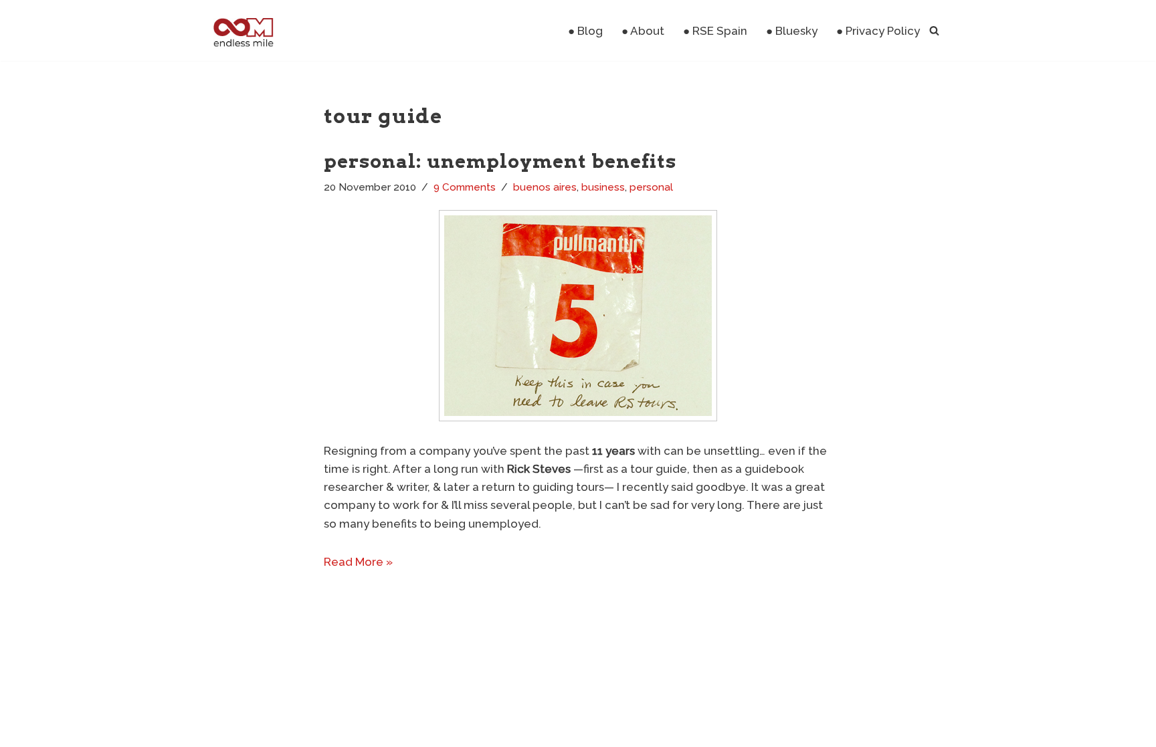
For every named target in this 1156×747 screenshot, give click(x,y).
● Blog (585, 30)
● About (642, 30)
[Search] (934, 30)
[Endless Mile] (242, 30)
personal (651, 187)
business (603, 187)
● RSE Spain (715, 30)
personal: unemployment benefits (500, 161)
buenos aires (545, 187)
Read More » (358, 561)
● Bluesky (791, 30)
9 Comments (465, 187)
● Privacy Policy (878, 30)
